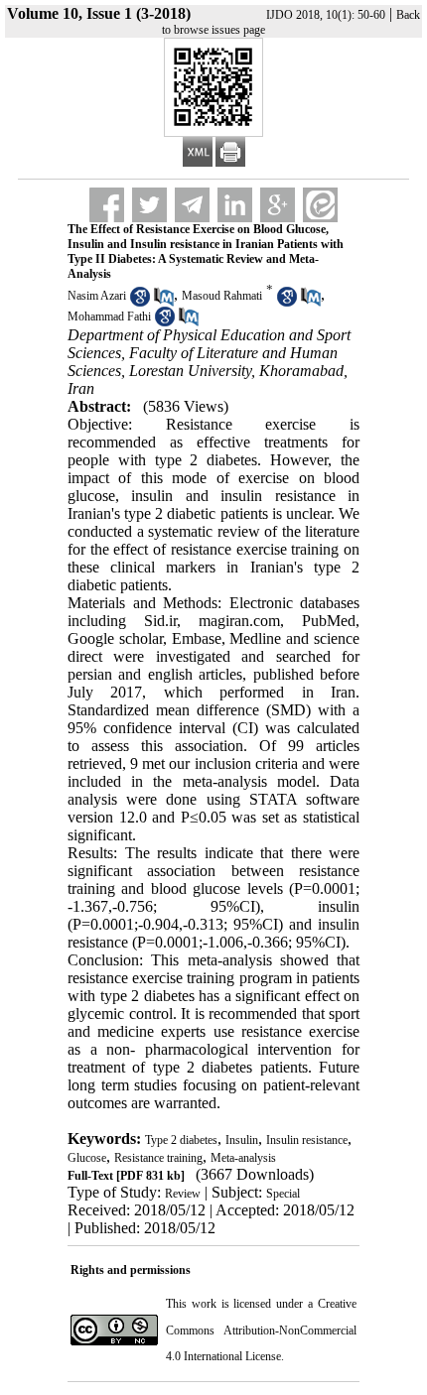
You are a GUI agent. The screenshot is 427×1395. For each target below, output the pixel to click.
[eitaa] (320, 205)
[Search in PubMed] (164, 303)
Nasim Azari (97, 296)
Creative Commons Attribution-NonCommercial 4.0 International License (261, 1330)
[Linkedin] (234, 205)
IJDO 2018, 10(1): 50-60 (325, 15)
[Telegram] (192, 205)
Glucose (87, 1158)
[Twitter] (149, 205)
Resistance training (158, 1158)
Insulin (241, 1140)
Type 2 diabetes (181, 1140)
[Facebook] (106, 205)
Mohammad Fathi (109, 316)
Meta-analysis (243, 1158)
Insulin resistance (307, 1140)
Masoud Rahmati (222, 296)
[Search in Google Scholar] (140, 303)
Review (183, 1194)
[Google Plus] (277, 205)
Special (283, 1194)
